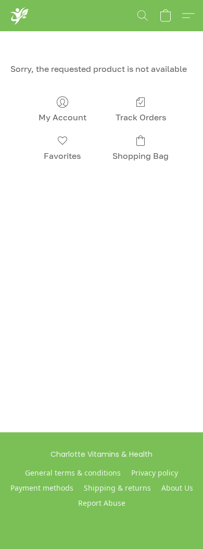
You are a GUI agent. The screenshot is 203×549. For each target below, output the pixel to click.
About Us (177, 488)
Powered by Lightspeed (102, 521)
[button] (19, 15)
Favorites (62, 156)
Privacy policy (154, 473)
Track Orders (141, 117)
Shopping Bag (140, 156)
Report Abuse (101, 503)
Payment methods (41, 488)
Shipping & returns (117, 488)
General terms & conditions (73, 473)
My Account (62, 117)
